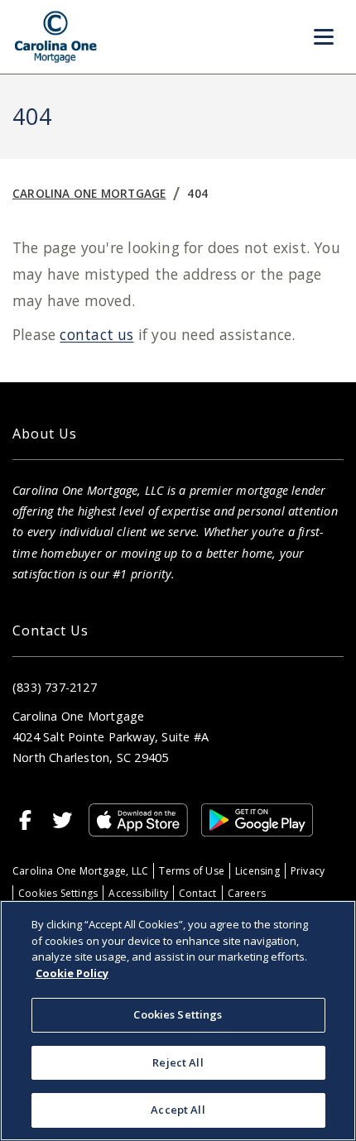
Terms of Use (191, 871)
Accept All (177, 1109)
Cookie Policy (72, 973)
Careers (247, 893)
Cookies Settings (58, 893)
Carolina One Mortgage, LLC (80, 871)
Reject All (177, 1062)
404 (197, 193)
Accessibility (138, 893)
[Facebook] (25, 820)
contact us (96, 334)
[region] (178, 1020)
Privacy (308, 871)
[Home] (55, 37)
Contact (197, 893)
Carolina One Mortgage (89, 193)
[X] (62, 820)
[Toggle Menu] (324, 37)
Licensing (257, 871)
